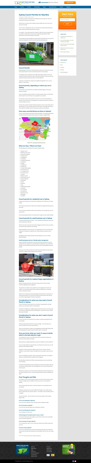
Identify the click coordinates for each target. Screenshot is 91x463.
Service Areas (49, 451)
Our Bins (29, 7)
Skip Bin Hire (49, 448)
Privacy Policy (34, 454)
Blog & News (33, 448)
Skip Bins (30, 435)
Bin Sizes (48, 447)
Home (16, 7)
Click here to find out (71, 27)
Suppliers (68, 7)
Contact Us (33, 451)
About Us (33, 447)
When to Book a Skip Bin (65, 51)
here (29, 429)
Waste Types (37, 7)
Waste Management (37, 435)
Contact (61, 7)
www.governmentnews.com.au (39, 142)
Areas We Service (52, 7)
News (62, 64)
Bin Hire (22, 7)
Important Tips (63, 62)
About (44, 7)
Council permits (22, 70)
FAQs (32, 450)
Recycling (26, 435)
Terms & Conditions (35, 453)
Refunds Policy (34, 456)
